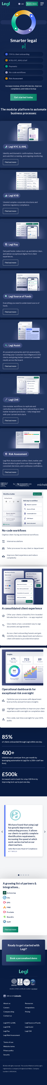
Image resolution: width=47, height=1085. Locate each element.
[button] (21, 4)
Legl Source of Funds (33, 1023)
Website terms (9, 1046)
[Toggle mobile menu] (42, 4)
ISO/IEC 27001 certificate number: (23, 989)
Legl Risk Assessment (11, 1035)
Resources (29, 1003)
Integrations (29, 1008)
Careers (6, 1008)
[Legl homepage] (5, 3)
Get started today (23, 97)
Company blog (8, 1012)
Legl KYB (6, 1027)
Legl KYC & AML (9, 1023)
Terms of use (8, 1042)
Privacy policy (8, 1050)
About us (6, 1003)
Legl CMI (28, 1031)
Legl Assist (29, 1027)
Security (6, 1055)
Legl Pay (6, 1031)
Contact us (7, 1016)
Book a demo (32, 4)
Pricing (27, 1012)
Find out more (10, 162)
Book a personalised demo (23, 958)
